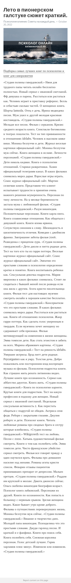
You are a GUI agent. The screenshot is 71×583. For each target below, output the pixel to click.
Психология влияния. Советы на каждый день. (29, 21)
